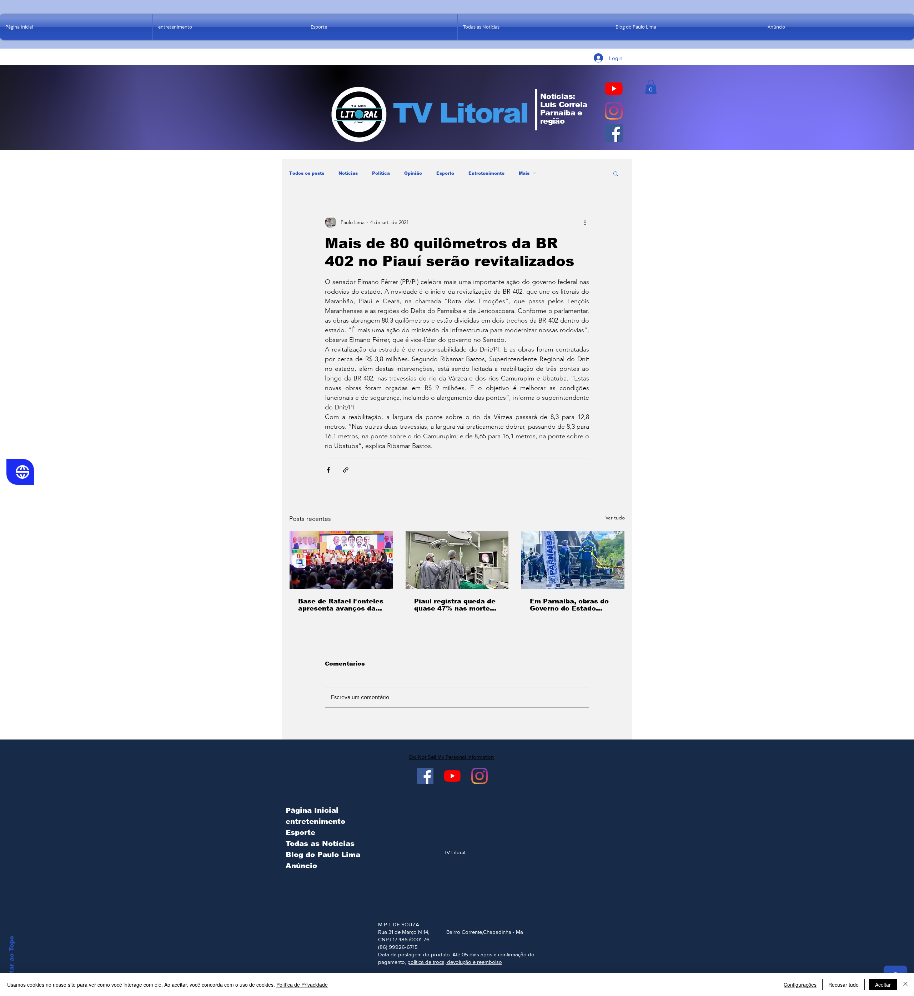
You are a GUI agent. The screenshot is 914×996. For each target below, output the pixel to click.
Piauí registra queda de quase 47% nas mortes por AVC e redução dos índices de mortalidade (455, 605)
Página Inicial (312, 810)
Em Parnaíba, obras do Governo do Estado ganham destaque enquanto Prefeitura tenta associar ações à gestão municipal (570, 605)
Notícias (348, 173)
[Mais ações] (585, 222)
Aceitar (883, 984)
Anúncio (301, 866)
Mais (524, 173)
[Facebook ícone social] (614, 133)
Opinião (413, 173)
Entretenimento (486, 173)
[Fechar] (905, 984)
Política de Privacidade (302, 984)
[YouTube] (614, 89)
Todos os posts (306, 173)
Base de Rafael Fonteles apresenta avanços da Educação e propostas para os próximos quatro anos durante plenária (341, 605)
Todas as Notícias (320, 843)
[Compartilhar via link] (345, 470)
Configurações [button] (800, 984)
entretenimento (315, 821)
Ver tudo (615, 517)
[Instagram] (614, 111)
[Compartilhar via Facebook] (328, 470)
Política (381, 173)
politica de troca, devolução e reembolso (454, 962)
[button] (651, 87)
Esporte (445, 173)
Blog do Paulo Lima (321, 854)
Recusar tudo (843, 984)
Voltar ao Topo (11, 960)
